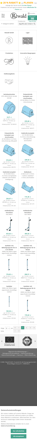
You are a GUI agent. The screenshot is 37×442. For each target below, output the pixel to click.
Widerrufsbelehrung (30, 355)
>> (19, 331)
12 (6, 328)
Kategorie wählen (8, 24)
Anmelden (32, 13)
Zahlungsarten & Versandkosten (10, 353)
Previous (2, 341)
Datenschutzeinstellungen (8, 355)
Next (35, 341)
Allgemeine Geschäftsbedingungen (17, 351)
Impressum (20, 355)
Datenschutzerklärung (27, 353)
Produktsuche (21, 21)
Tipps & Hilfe (32, 21)
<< (15, 328)
